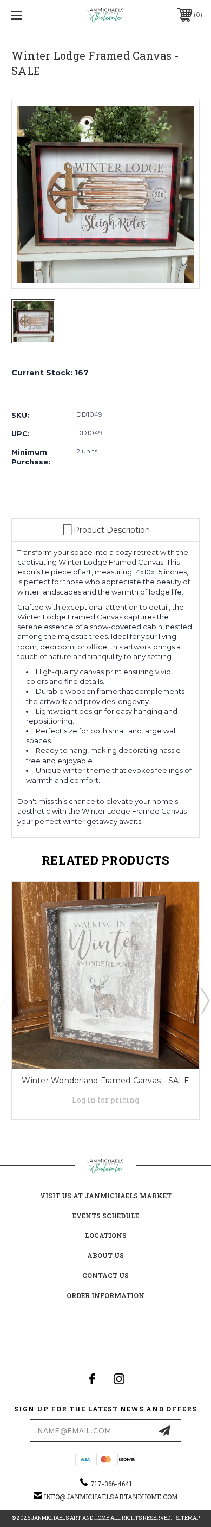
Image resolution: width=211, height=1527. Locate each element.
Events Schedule (105, 1215)
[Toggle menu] (30, 15)
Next (204, 1000)
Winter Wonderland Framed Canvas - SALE (105, 1080)
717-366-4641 (111, 1483)
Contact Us (105, 1275)
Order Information (105, 1295)
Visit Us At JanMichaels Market (106, 1195)
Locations (106, 1235)
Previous (7, 1000)
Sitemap (188, 1518)
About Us (105, 1255)
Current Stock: (50, 373)
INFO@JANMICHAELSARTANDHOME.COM (110, 1496)
